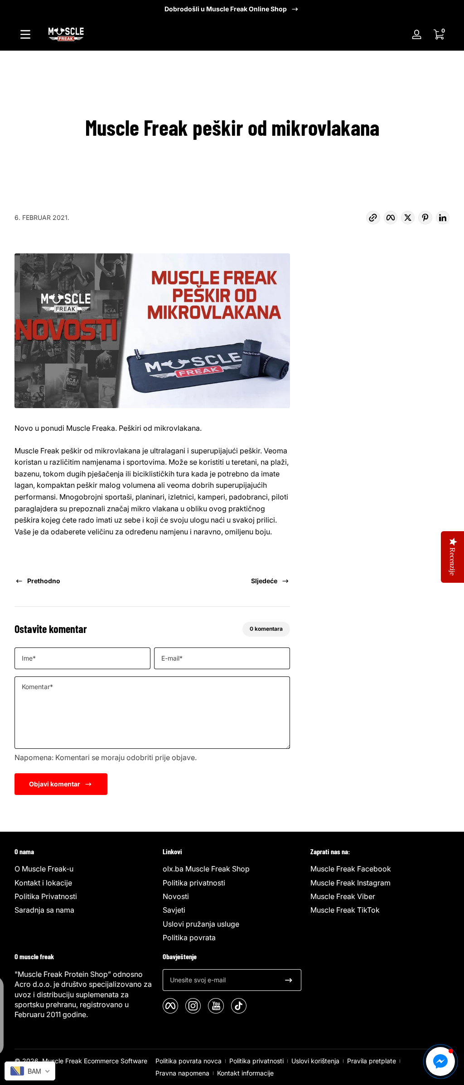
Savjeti (174, 909)
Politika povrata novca (188, 1061)
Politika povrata (189, 937)
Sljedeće (264, 581)
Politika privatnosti (194, 882)
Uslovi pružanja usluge (201, 923)
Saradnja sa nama (44, 909)
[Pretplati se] (288, 980)
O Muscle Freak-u (43, 868)
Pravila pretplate (371, 1061)
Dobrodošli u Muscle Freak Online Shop (225, 9)
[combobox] (30, 1070)
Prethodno (43, 581)
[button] (439, 34)
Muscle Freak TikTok (345, 909)
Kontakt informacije (245, 1073)
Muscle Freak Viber (342, 896)
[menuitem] (84, 869)
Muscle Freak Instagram (350, 882)
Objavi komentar (54, 784)
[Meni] (25, 34)
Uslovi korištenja (315, 1061)
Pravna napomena (182, 1073)
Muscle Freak (62, 1061)
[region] (232, 9)
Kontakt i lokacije (43, 882)
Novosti (176, 896)
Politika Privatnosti (45, 896)
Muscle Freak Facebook (350, 868)
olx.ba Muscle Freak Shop (206, 868)
